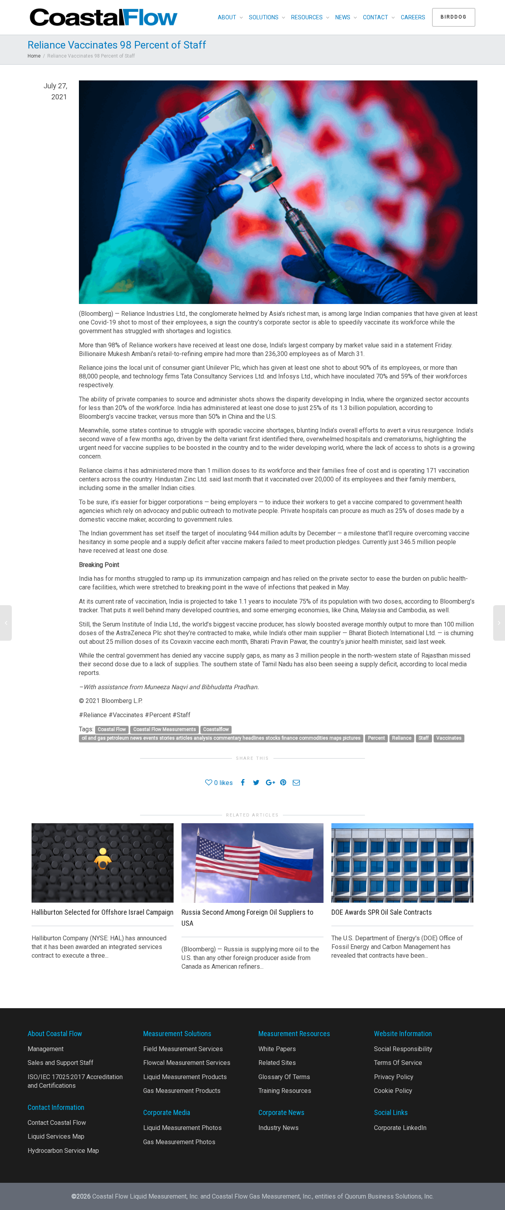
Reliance (401, 738)
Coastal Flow (112, 730)
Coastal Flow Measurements (164, 730)
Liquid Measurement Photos (182, 1128)
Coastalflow (216, 730)
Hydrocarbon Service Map (63, 1150)
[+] (103, 863)
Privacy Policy (393, 1077)
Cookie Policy (393, 1090)
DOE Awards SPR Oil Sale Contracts (381, 912)
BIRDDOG (454, 17)
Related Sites (277, 1062)
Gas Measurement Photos (179, 1142)
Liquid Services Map (56, 1136)
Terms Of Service (398, 1062)
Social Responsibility (403, 1049)
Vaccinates (449, 738)
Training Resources (284, 1090)
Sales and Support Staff (61, 1062)
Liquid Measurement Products (185, 1077)
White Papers (277, 1049)
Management (46, 1049)
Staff (424, 738)
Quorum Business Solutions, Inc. (389, 1196)
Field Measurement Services (183, 1049)
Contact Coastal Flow (57, 1122)
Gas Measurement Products (182, 1090)
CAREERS (413, 17)
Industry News (278, 1128)
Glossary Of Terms (284, 1077)
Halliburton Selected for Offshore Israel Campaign (103, 912)
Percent (376, 738)
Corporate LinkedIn (400, 1128)
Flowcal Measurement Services (186, 1062)
